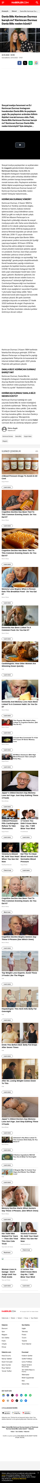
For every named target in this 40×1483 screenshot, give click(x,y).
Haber (13, 1431)
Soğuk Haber (28, 436)
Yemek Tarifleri (7, 1371)
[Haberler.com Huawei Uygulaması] (26, 1413)
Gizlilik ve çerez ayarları (10, 1436)
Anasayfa (5, 11)
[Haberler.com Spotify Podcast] (30, 1395)
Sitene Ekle (25, 1384)
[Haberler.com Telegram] (21, 1401)
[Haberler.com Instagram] (17, 1395)
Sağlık (24, 1328)
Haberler (5, 1325)
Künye (26, 1318)
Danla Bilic (18, 436)
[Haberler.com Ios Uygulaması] (6, 1413)
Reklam (13, 1318)
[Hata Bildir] (20, 1436)
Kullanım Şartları (27, 1355)
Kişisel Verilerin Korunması (27, 1366)
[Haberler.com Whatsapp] (26, 1395)
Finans (24, 1334)
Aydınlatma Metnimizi (19, 1478)
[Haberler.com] (9, 1311)
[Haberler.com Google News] (3, 1395)
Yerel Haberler (26, 1344)
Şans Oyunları (6, 1365)
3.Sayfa (4, 1344)
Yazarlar (24, 1341)
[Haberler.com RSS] (3, 1401)
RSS (23, 1381)
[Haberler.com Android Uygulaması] (16, 1413)
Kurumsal (25, 1352)
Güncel (14, 11)
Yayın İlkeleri (34, 1318)
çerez (4, 1475)
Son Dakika (5, 1338)
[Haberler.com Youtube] (12, 1401)
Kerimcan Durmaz (8, 436)
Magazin (5, 441)
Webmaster (25, 1374)
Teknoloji (25, 1331)
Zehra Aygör (13, 428)
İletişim (20, 1318)
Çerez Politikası (27, 1362)
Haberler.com (6, 1352)
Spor (3, 1331)
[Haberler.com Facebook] (8, 1395)
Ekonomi (4, 1328)
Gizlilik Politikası (27, 1359)
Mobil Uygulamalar (28, 1378)
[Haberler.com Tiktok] (17, 1401)
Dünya (4, 1347)
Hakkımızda (5, 1318)
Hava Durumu (6, 1355)
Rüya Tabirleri (6, 1368)
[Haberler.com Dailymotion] (26, 1401)
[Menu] (3, 2)
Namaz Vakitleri (7, 1359)
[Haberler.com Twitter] (12, 1395)
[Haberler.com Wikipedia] (8, 1401)
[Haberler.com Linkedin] (21, 1395)
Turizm (24, 1338)
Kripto (4, 1341)
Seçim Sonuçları (7, 1362)
